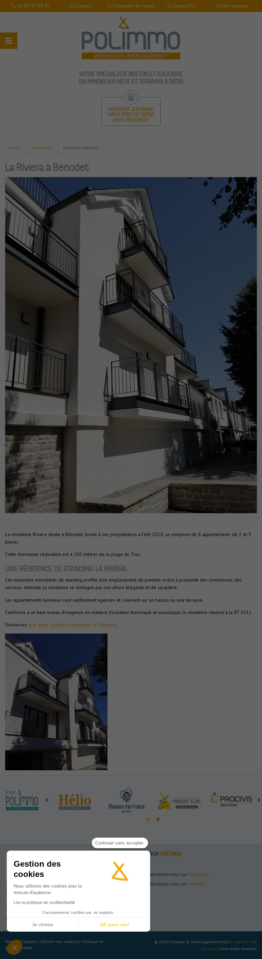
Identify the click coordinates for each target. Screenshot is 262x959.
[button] (47, 800)
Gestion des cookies (59, 941)
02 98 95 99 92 (33, 6)
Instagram (199, 874)
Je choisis (42, 924)
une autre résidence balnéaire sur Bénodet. (73, 625)
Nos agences (234, 6)
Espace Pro (184, 6)
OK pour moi (114, 924)
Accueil (15, 148)
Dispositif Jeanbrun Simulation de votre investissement (131, 115)
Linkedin (197, 884)
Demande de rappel (133, 6)
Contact (83, 6)
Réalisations (42, 148)
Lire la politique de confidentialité (44, 902)
